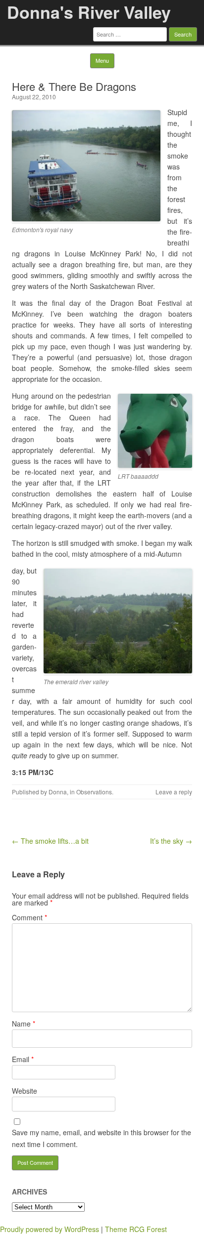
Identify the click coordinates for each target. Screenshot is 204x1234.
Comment (29, 917)
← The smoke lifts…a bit (50, 841)
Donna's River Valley (89, 12)
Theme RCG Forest (136, 1229)
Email (23, 1059)
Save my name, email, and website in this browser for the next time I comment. (101, 1138)
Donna (58, 791)
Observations (94, 791)
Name (23, 1023)
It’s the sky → (171, 841)
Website (24, 1091)
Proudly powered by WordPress (49, 1229)
